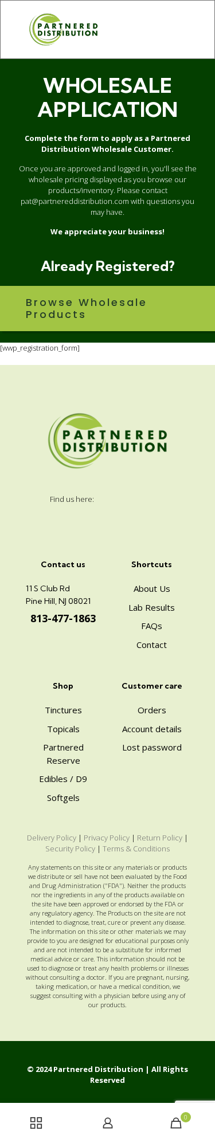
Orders (152, 710)
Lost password (152, 747)
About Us (152, 588)
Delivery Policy (51, 837)
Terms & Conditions (136, 848)
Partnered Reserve (63, 753)
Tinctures (63, 710)
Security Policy (70, 848)
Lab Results (151, 607)
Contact (151, 644)
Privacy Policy (107, 837)
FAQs (151, 625)
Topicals (63, 728)
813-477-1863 (63, 618)
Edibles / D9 (63, 778)
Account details (152, 728)
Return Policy (159, 837)
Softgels (63, 797)
